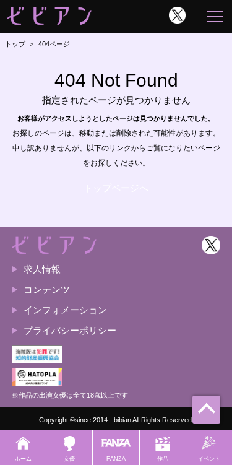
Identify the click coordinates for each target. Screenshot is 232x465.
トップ (15, 44)
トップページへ (116, 188)
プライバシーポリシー (70, 330)
